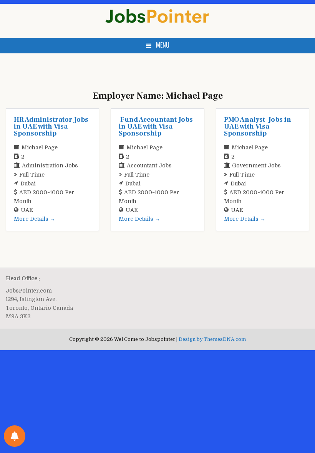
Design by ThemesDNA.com (212, 339)
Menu (162, 45)
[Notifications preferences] (14, 436)
